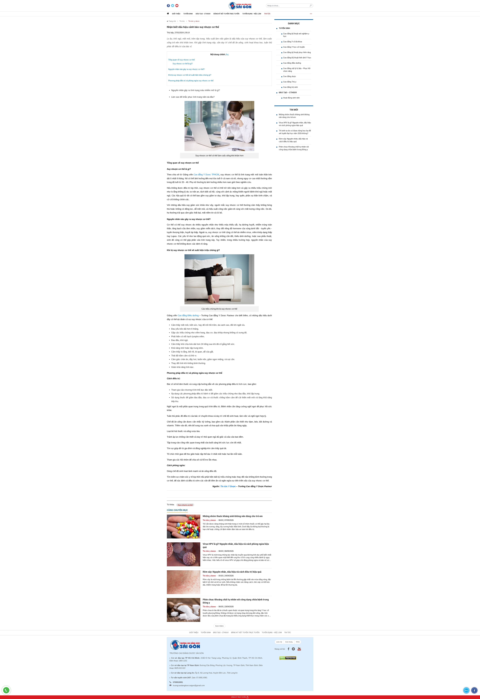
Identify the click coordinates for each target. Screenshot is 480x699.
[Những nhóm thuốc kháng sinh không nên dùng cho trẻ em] (183, 526)
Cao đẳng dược (289, 76)
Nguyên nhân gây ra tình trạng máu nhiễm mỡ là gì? (195, 90)
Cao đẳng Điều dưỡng (188, 315)
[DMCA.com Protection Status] (287, 658)
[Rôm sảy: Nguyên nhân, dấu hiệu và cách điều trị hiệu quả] (183, 582)
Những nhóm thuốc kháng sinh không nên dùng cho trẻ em (233, 516)
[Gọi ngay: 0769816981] (7, 691)
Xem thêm (219, 626)
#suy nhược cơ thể (185, 505)
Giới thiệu (176, 14)
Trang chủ (172, 21)
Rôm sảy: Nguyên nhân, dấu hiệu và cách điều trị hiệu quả (232, 571)
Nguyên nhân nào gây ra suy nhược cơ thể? (186, 69)
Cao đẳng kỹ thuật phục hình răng (297, 52)
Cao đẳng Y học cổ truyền (294, 47)
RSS (298, 642)
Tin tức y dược (194, 21)
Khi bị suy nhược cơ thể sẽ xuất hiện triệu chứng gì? (189, 75)
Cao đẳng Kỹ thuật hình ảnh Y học (297, 58)
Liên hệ (279, 642)
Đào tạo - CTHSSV (203, 14)
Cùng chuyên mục (177, 510)
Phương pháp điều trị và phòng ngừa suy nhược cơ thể (190, 81)
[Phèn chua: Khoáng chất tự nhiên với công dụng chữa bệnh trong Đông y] (183, 610)
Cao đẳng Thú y (289, 82)
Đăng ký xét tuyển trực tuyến (226, 14)
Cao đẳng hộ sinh (290, 87)
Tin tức (267, 14)
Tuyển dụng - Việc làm (251, 14)
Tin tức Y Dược (228, 486)
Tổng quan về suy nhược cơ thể (181, 60)
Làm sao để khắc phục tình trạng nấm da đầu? (192, 97)
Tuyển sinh (188, 14)
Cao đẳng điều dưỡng (292, 63)
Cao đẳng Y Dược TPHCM (206, 174)
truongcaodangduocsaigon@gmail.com (189, 685)
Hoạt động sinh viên (291, 98)
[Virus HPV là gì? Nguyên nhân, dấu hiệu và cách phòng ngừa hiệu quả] (183, 554)
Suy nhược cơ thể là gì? (182, 64)
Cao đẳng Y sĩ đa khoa (292, 42)
